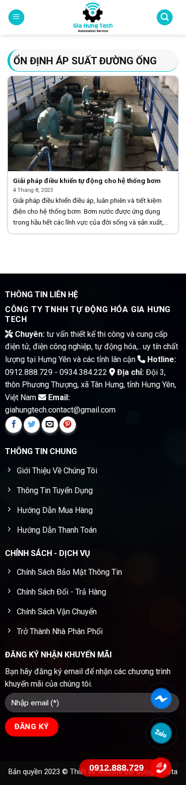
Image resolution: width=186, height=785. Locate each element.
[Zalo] (161, 733)
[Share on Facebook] (13, 424)
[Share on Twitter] (32, 424)
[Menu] (16, 17)
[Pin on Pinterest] (68, 424)
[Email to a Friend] (50, 424)
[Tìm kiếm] (165, 17)
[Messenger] (161, 698)
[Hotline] (161, 767)
